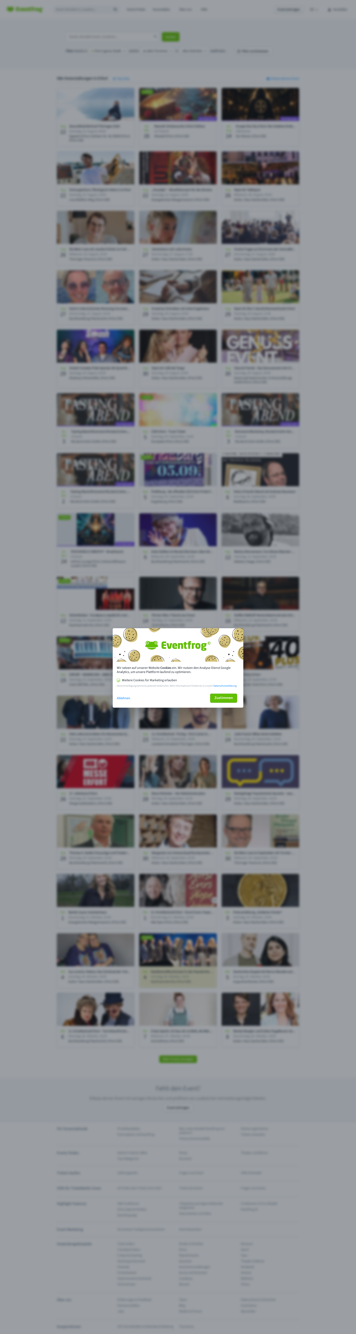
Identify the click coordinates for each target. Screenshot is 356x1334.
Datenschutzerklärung (225, 686)
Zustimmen (223, 697)
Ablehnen (123, 698)
